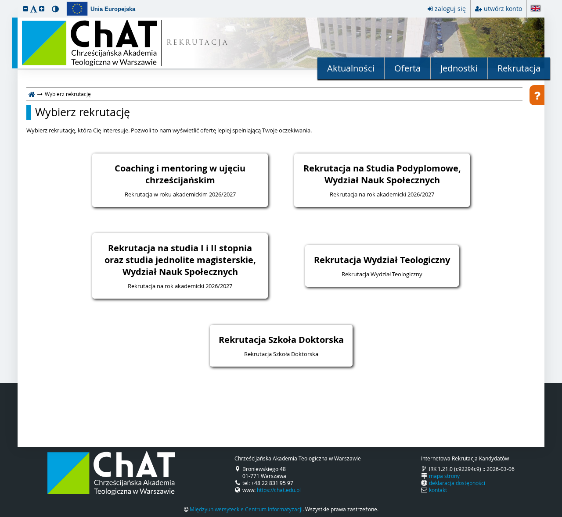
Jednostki (459, 68)
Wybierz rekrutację (82, 112)
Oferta (407, 68)
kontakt (438, 489)
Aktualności (351, 68)
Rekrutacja (518, 68)
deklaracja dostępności (457, 482)
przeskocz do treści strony (2, 2)
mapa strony (444, 475)
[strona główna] (32, 93)
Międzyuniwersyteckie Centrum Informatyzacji (246, 509)
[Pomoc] (537, 95)
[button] (25, 8)
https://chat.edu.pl (279, 489)
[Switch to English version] (535, 9)
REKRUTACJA (197, 43)
